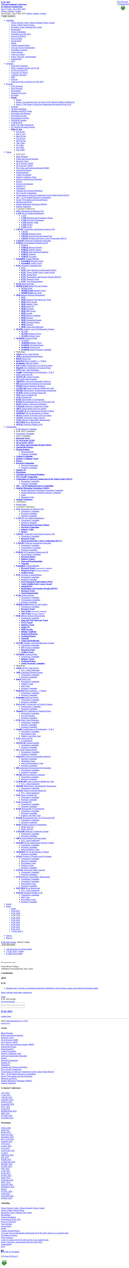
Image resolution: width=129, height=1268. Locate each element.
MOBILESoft (26, 288)
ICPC (23, 268)
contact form (6, 1016)
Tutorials (14, 107)
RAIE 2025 (5, 1173)
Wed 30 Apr (21, 141)
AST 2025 (5, 1093)
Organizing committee (30, 745)
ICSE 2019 (15, 929)
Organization (11, 427)
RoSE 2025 (5, 1178)
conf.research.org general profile (19, 949)
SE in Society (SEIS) (24, 166)
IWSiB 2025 (6, 1160)
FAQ (13, 61)
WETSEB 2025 (7, 1196)
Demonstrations (22, 172)
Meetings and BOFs (24, 202)
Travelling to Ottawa (19, 50)
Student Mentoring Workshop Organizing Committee (42, 490)
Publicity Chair (27, 684)
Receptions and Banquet (20, 113)
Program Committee (29, 454)
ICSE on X (13, 1256)
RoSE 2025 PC (27, 829)
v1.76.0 (24, 1021)
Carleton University (19, 75)
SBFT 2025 (5, 1182)
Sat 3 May (20, 147)
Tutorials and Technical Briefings (29, 191)
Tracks (8, 152)
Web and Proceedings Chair (32, 763)
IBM (13, 77)
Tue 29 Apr (20, 138)
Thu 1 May (20, 143)
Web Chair (25, 686)
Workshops (20, 188)
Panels (18, 100)
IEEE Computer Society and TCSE (25, 68)
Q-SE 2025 (5, 1171)
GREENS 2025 (7, 1155)
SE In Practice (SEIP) (24, 163)
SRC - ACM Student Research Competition (33, 197)
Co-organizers (26, 741)
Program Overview (18, 93)
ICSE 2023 (15, 920)
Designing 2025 (7, 1137)
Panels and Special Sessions (27, 159)
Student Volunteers (23, 206)
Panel (23, 495)
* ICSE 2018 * (17, 931)
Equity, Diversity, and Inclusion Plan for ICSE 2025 (21, 1242)
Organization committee (30, 600)
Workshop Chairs (28, 761)
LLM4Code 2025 (8, 1162)
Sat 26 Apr (20, 132)
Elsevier (14, 79)
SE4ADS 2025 (7, 1184)
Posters (19, 181)
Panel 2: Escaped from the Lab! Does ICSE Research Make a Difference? (45, 102)
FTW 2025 (5, 1144)
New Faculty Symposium (26, 193)
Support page (5, 1023)
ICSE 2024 (15, 918)
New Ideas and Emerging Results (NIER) (32, 168)
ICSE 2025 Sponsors (19, 66)
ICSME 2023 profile (14, 954)
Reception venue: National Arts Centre (26, 27)
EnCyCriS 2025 (7, 1139)
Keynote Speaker (28, 716)
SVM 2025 (5, 1194)
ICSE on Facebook (12, 1252)
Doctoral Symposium (24, 184)
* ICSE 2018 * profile (15, 951)
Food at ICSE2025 (18, 36)
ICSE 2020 (15, 927)
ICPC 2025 (5, 1106)
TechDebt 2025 (7, 1118)
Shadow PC (21, 186)
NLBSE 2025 (6, 1166)
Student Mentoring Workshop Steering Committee (41, 493)
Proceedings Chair (28, 734)
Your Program (16, 88)
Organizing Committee (25, 434)
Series (13, 909)
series (13, 942)
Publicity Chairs (27, 865)
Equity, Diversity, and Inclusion (23, 57)
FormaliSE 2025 (7, 1104)
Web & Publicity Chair (30, 849)
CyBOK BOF (16, 122)
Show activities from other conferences (16, 992)
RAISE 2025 (6, 1175)
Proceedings (16, 91)
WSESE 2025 (6, 1198)
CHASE (24, 231)
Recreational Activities (20, 118)
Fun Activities (16, 38)
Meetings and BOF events (21, 111)
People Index (21, 504)
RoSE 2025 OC (27, 827)
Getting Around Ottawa (20, 45)
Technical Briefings (19, 109)
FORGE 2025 (6, 1102)
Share (3, 997)
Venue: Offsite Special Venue (22, 25)
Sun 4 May (20, 150)
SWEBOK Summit (18, 120)
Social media (16, 41)
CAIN (23, 216)
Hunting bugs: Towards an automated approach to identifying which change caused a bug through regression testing (52, 988)
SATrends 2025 (7, 1180)
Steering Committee (29, 516)
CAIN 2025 (6, 1095)
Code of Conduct (18, 54)
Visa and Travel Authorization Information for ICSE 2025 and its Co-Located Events (34, 1233)
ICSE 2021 (15, 924)
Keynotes (15, 95)
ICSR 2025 (5, 1109)
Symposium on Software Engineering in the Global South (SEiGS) (42, 195)
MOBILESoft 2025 (9, 1111)
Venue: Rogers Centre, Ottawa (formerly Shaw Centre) (33, 23)
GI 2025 (4, 1153)
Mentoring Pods (27, 497)
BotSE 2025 (6, 1132)
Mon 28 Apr (21, 136)
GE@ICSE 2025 (8, 1150)
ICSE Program (17, 86)
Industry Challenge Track (26, 177)
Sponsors (9, 63)
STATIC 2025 (6, 1191)
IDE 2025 (5, 1157)
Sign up (9, 938)
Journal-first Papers (23, 170)
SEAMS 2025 (6, 1115)
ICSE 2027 (15, 911)
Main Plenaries (22, 157)
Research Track (22, 161)
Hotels (13, 43)
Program (9, 84)
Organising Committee (30, 797)
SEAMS (24, 331)
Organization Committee (31, 548)
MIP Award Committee (30, 647)
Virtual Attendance (18, 32)
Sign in (9, 936)
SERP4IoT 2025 (7, 1187)
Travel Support (17, 52)
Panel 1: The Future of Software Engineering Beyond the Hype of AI (43, 104)
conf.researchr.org (13, 1021)
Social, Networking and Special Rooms (31, 200)
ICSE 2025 (5, 942)
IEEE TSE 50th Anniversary (22, 125)
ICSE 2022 (15, 922)
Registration (16, 29)
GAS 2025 (5, 1148)
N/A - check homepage (30, 670)
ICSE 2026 (15, 913)
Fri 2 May (20, 145)
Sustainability (16, 59)
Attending (10, 20)
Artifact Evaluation (23, 175)
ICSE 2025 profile (8, 945)
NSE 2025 (5, 1169)
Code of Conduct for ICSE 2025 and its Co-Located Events (25, 1240)
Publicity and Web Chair (31, 736)
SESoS (4, 1189)
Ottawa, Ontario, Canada (36, 13)
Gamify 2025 (6, 1146)
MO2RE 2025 (6, 1164)
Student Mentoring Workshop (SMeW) (31, 204)
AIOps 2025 (6, 1128)
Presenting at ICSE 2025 (21, 34)
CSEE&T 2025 (7, 1100)
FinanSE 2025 (6, 1141)
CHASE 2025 (6, 1097)
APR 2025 (5, 1130)
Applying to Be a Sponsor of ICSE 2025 (27, 82)
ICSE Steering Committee (26, 429)
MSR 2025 (5, 1113)
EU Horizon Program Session (23, 127)
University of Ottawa (19, 73)
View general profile (8, 1001)
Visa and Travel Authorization (23, 48)
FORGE (24, 245)
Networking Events (19, 116)
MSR (23, 297)
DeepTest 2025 (7, 1135)
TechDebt (25, 340)
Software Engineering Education (29, 179)
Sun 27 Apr (20, 134)
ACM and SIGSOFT (19, 70)
